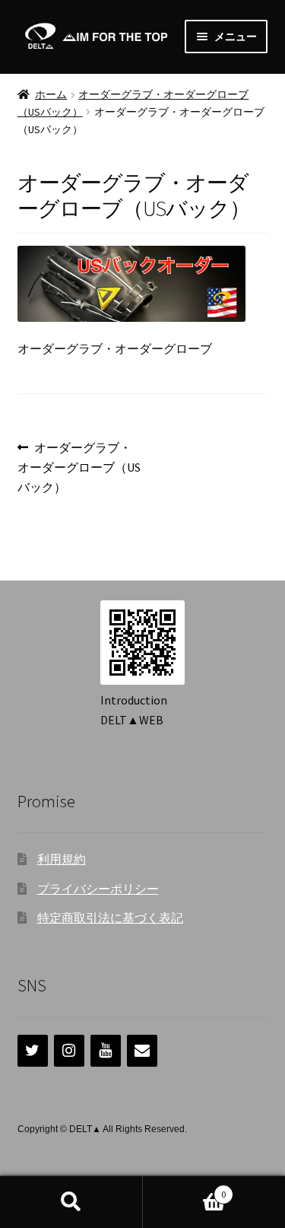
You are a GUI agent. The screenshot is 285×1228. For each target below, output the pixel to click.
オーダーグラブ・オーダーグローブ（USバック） (79, 468)
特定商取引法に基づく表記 (110, 917)
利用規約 (61, 859)
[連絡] (142, 1051)
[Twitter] (32, 1051)
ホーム (51, 94)
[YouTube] (105, 1051)
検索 (71, 1202)
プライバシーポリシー (98, 888)
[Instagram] (69, 1051)
